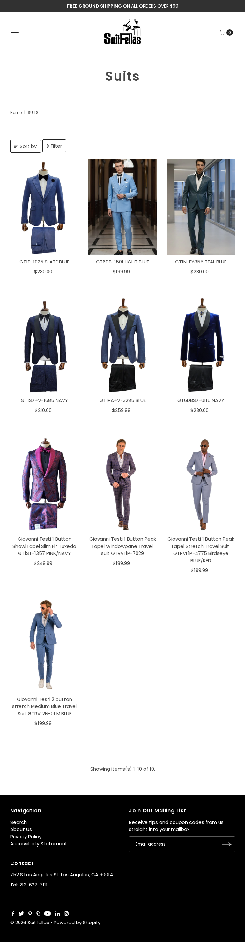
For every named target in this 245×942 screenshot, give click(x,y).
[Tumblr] (38, 914)
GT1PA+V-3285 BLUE (123, 400)
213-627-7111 (33, 884)
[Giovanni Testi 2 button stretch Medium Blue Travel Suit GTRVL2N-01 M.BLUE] (44, 644)
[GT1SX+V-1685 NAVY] (44, 346)
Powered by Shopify (77, 922)
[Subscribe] (227, 844)
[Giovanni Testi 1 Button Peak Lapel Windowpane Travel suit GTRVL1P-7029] (122, 484)
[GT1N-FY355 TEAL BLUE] (201, 207)
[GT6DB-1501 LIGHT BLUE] (122, 207)
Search (18, 822)
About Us (21, 829)
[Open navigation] (15, 33)
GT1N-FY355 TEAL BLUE (200, 261)
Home (16, 112)
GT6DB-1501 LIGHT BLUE (122, 261)
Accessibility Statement (38, 843)
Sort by (28, 146)
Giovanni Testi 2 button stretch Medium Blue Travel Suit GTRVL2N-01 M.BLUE (44, 706)
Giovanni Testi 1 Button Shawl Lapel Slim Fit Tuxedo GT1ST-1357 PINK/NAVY (44, 546)
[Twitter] (21, 914)
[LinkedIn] (57, 914)
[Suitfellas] (122, 31)
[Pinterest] (30, 914)
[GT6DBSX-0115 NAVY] (201, 346)
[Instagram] (66, 914)
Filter (56, 145)
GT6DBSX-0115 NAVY (200, 400)
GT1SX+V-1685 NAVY (44, 400)
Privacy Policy (25, 836)
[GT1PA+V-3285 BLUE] (122, 346)
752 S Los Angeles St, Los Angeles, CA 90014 (61, 874)
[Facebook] (13, 914)
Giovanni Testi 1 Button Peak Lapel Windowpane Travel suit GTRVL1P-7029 (122, 546)
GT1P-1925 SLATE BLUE (44, 261)
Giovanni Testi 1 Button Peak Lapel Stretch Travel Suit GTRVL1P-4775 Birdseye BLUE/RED (200, 550)
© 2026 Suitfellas (29, 922)
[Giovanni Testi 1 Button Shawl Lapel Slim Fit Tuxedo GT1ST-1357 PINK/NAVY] (44, 484)
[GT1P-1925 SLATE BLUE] (44, 207)
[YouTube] (47, 914)
